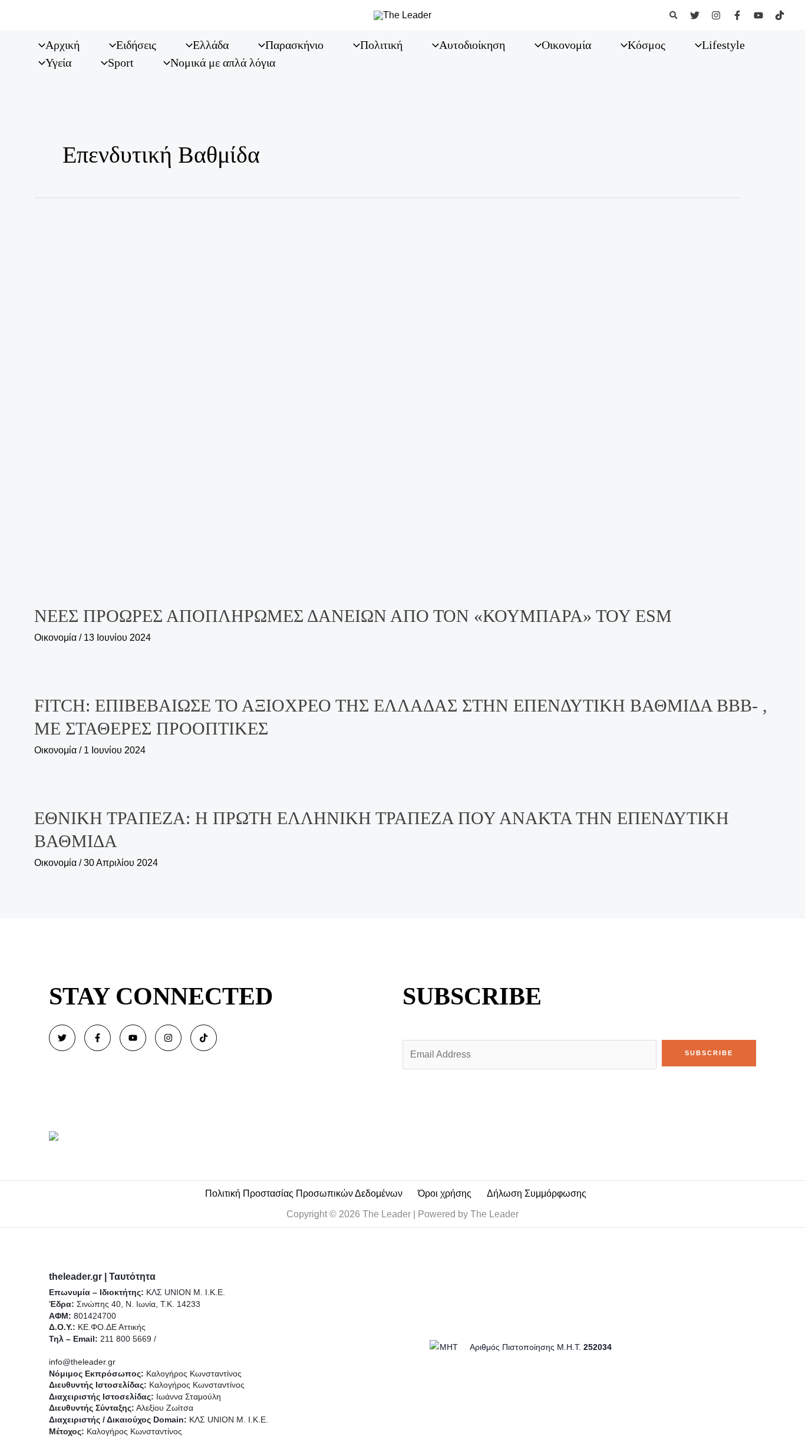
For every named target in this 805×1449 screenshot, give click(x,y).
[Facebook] (737, 15)
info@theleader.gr (82, 1361)
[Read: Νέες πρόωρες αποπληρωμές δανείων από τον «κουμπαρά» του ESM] (402, 398)
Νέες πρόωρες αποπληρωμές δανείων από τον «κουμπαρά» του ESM (353, 615)
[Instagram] (716, 15)
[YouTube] (758, 15)
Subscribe (709, 1052)
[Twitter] (695, 15)
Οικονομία (55, 638)
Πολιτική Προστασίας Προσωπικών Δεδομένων (303, 1193)
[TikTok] (779, 15)
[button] (674, 15)
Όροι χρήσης (444, 1193)
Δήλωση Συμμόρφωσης (536, 1193)
